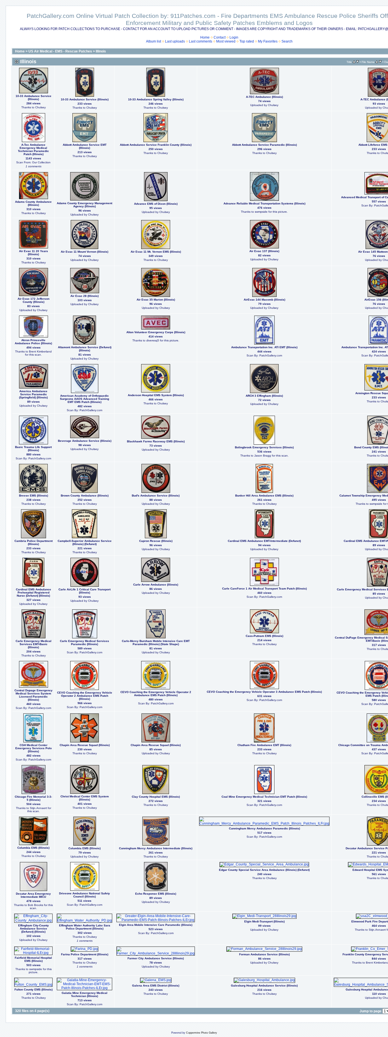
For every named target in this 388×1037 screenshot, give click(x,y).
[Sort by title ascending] (354, 62)
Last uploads (175, 41)
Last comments (200, 41)
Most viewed (225, 41)
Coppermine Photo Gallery (201, 1032)
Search (287, 41)
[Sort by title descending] (357, 62)
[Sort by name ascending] (377, 62)
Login (234, 37)
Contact (220, 37)
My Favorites (268, 41)
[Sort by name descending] (380, 62)
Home (205, 37)
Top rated (246, 41)
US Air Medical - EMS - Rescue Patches (60, 51)
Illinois (101, 51)
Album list (153, 41)
